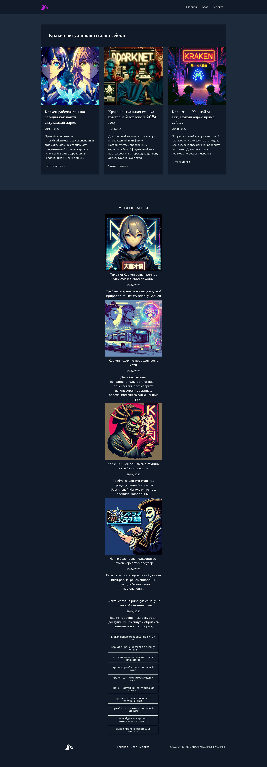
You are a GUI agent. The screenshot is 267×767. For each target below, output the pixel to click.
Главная (191, 7)
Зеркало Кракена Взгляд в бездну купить (133, 648)
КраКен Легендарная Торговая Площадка (133, 658)
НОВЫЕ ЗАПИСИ (135, 208)
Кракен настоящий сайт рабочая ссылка (133, 689)
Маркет (218, 7)
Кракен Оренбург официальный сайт (133, 669)
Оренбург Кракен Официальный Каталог (133, 709)
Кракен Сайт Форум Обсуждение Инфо (133, 679)
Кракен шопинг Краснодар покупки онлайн (133, 699)
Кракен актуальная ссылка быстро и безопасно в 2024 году (132, 117)
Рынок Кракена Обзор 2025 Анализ (133, 730)
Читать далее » (55, 166)
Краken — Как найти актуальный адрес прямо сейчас (193, 117)
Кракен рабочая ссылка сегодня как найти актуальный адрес (65, 117)
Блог (205, 7)
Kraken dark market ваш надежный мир (133, 638)
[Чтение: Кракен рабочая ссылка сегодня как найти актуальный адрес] (70, 75)
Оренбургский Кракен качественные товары (133, 720)
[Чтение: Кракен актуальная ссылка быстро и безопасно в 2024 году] (133, 75)
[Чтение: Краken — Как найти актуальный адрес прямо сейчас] (197, 75)
